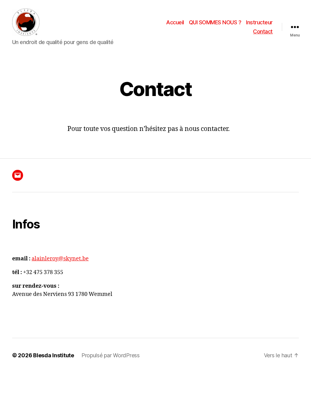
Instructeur (259, 22)
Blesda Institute (53, 355)
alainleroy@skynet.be (60, 258)
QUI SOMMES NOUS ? (215, 22)
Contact (263, 31)
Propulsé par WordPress (110, 355)
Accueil (175, 22)
